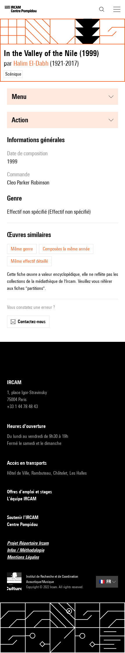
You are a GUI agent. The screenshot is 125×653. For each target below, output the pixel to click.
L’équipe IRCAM (21, 498)
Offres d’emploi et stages (29, 491)
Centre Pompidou (22, 524)
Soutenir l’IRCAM (22, 517)
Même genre (22, 249)
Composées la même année (66, 249)
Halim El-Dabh (31, 63)
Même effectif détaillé (29, 261)
